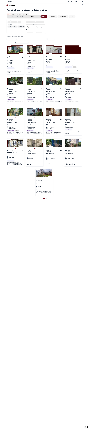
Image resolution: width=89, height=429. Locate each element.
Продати (13, 14)
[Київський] (53, 39)
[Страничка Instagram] (82, 1)
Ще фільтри (53, 16)
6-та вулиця (30, 57)
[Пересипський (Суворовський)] (44, 39)
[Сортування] (27, 42)
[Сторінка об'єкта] (7, 57)
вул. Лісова (11, 89)
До (36, 26)
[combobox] (12, 16)
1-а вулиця (49, 89)
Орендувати (19, 14)
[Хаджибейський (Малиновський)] (29, 39)
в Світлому (11, 56)
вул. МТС (29, 89)
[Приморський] (13, 39)
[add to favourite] (69, 1)
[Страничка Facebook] (81, 1)
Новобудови (25, 14)
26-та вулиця (68, 120)
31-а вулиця (30, 151)
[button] (9, 22)
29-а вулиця (11, 120)
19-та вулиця (68, 151)
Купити (8, 14)
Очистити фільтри (63, 16)
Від (27, 26)
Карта (72, 16)
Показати (44, 16)
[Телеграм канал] (80, 1)
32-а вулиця (11, 57)
